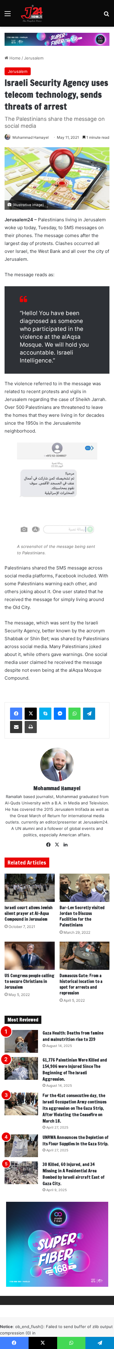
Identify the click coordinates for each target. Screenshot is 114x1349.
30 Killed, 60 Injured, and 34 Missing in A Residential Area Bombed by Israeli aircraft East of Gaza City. (74, 1174)
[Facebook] (16, 714)
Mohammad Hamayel (30, 137)
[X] (31, 714)
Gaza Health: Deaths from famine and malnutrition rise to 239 (73, 1036)
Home (14, 58)
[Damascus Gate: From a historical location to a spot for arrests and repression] (85, 956)
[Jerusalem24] (33, 13)
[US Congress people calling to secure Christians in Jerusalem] (30, 956)
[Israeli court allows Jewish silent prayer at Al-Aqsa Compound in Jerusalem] (30, 888)
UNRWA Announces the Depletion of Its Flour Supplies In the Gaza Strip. (76, 1140)
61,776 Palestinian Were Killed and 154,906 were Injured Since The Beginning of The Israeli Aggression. (75, 1069)
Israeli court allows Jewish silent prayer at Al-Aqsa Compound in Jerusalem (29, 913)
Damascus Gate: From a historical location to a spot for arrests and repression (81, 984)
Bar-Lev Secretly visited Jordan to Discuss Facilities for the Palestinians (82, 916)
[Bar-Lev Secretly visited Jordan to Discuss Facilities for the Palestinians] (85, 888)
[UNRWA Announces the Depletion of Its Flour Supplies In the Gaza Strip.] (21, 1145)
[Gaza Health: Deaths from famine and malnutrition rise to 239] (21, 1041)
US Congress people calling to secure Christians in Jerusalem (29, 981)
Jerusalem (33, 58)
